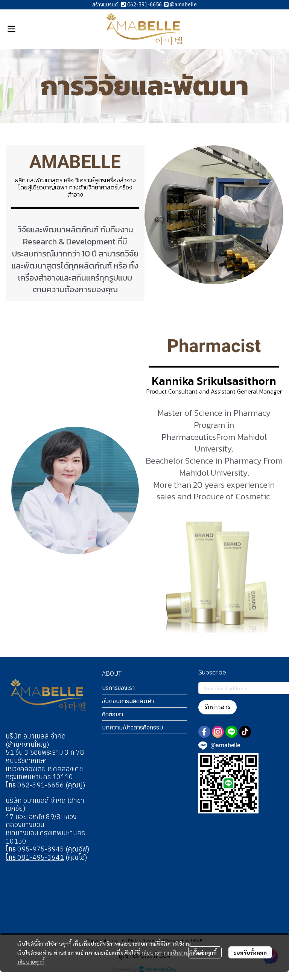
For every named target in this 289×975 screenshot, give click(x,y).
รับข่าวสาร (217, 707)
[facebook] (204, 732)
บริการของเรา (118, 687)
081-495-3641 (35, 857)
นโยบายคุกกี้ (30, 961)
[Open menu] (11, 29)
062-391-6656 (144, 4)
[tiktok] (245, 732)
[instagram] (218, 732)
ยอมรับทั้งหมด (250, 952)
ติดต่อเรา (112, 714)
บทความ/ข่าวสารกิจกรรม (132, 727)
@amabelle (183, 4)
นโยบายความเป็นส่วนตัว (168, 952)
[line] (231, 732)
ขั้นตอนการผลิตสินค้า (128, 701)
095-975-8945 (35, 849)
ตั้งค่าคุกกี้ (205, 952)
